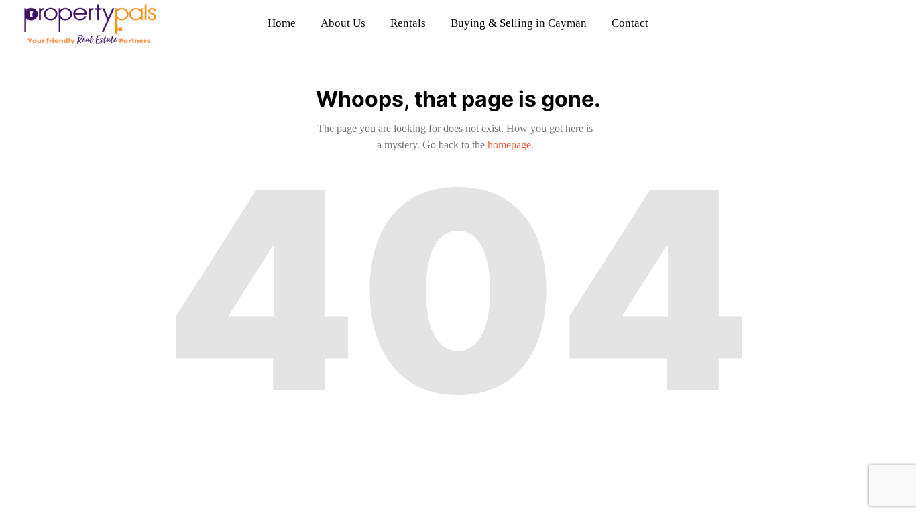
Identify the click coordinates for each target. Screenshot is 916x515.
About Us (343, 23)
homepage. (511, 144)
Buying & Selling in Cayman (519, 23)
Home (282, 23)
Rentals (408, 23)
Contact (630, 23)
